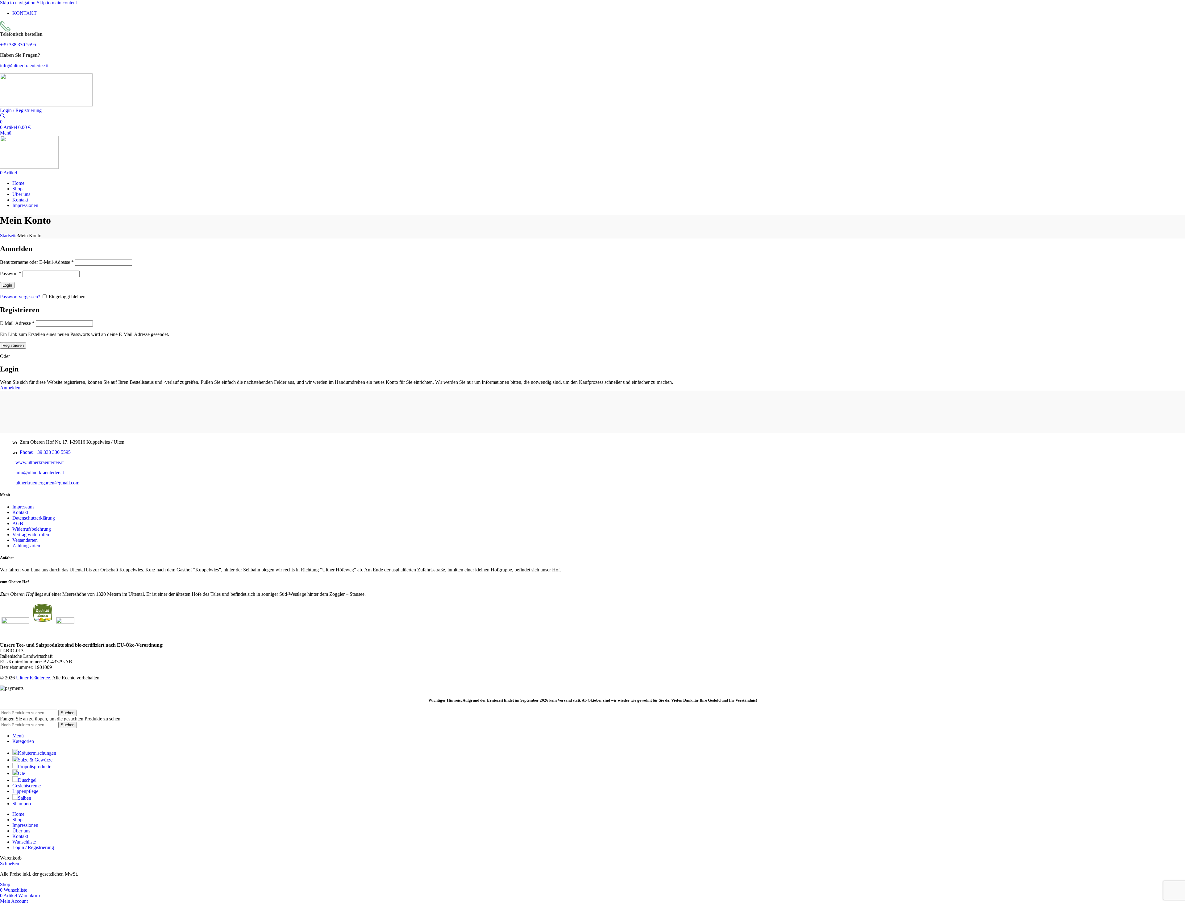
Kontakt (20, 512)
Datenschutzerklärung (33, 517)
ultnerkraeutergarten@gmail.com (47, 482)
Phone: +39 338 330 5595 (45, 452)
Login (7, 285)
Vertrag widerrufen (30, 534)
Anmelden (10, 387)
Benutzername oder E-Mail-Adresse (37, 262)
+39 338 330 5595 (18, 44)
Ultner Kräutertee (33, 677)
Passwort (10, 273)
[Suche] (2, 116)
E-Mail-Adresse (17, 323)
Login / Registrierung (33, 847)
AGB (17, 523)
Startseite (9, 235)
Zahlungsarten (26, 545)
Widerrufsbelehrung (31, 529)
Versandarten (25, 540)
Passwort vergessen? (20, 296)
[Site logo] (46, 104)
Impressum (23, 506)
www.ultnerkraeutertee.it (39, 462)
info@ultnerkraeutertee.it (24, 65)
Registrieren (13, 345)
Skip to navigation (18, 2)
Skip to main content (57, 2)
